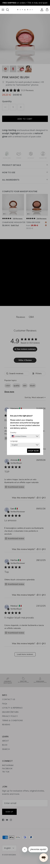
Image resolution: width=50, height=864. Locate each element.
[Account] (41, 10)
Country (13, 432)
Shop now (33, 451)
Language (14, 441)
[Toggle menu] (3, 10)
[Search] (9, 10)
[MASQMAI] (25, 9)
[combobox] (19, 436)
